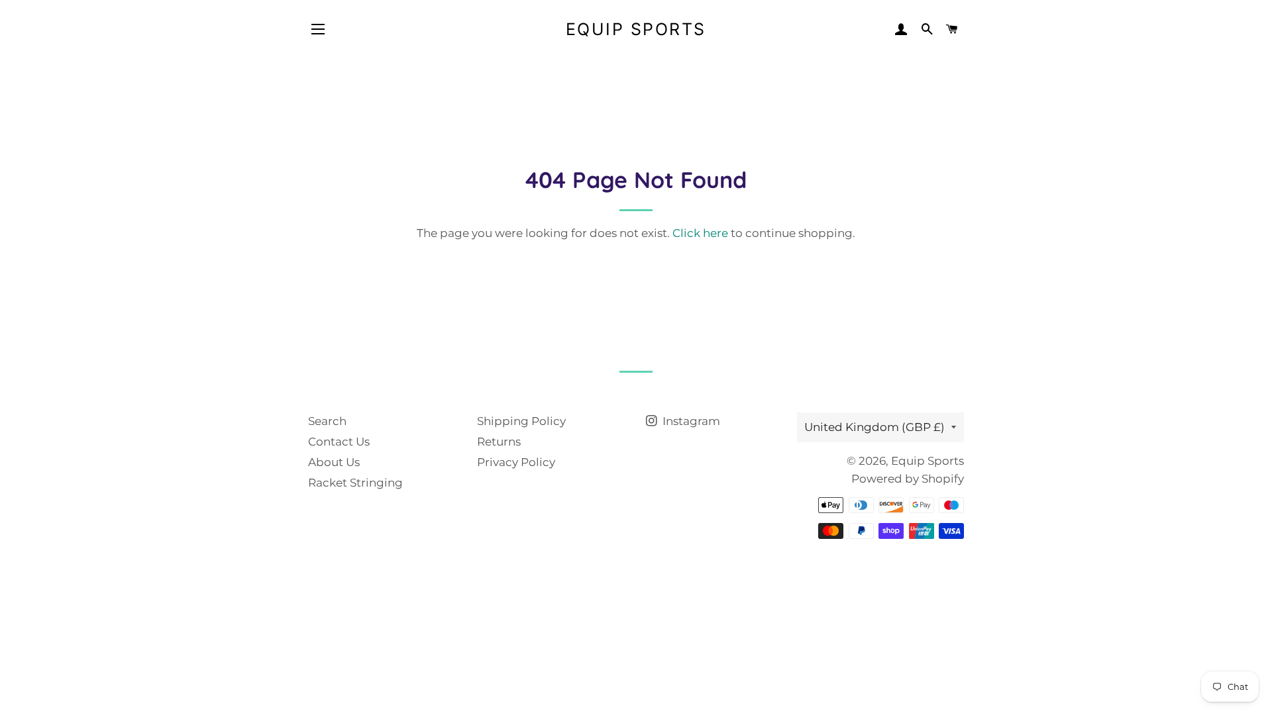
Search (327, 421)
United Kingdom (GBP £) (874, 427)
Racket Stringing (355, 482)
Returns (499, 441)
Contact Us (339, 441)
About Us (334, 462)
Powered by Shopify (907, 478)
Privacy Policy (516, 462)
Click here (700, 233)
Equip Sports (636, 29)
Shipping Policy (521, 421)
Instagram (690, 421)
